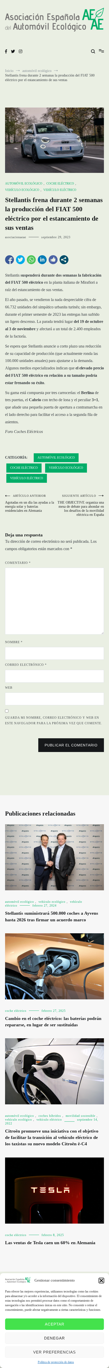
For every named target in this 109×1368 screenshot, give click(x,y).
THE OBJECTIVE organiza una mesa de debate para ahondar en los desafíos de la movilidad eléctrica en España (81, 505)
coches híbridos (50, 1116)
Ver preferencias (54, 1352)
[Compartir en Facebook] (9, 259)
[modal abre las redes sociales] (64, 259)
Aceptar (54, 1324)
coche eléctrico (60, 183)
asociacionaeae (15, 237)
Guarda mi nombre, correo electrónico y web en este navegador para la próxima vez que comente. (53, 720)
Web (8, 687)
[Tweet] (20, 259)
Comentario (18, 563)
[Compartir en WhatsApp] (31, 259)
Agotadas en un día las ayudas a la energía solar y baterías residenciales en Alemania (29, 503)
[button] (101, 1280)
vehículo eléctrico (59, 190)
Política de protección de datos (56, 1362)
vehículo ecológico (22, 190)
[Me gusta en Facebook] (53, 259)
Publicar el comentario (71, 745)
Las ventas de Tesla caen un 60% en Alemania (50, 1242)
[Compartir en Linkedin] (42, 259)
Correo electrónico (26, 665)
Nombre (14, 642)
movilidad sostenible (80, 1116)
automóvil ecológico (23, 183)
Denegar (54, 1338)
